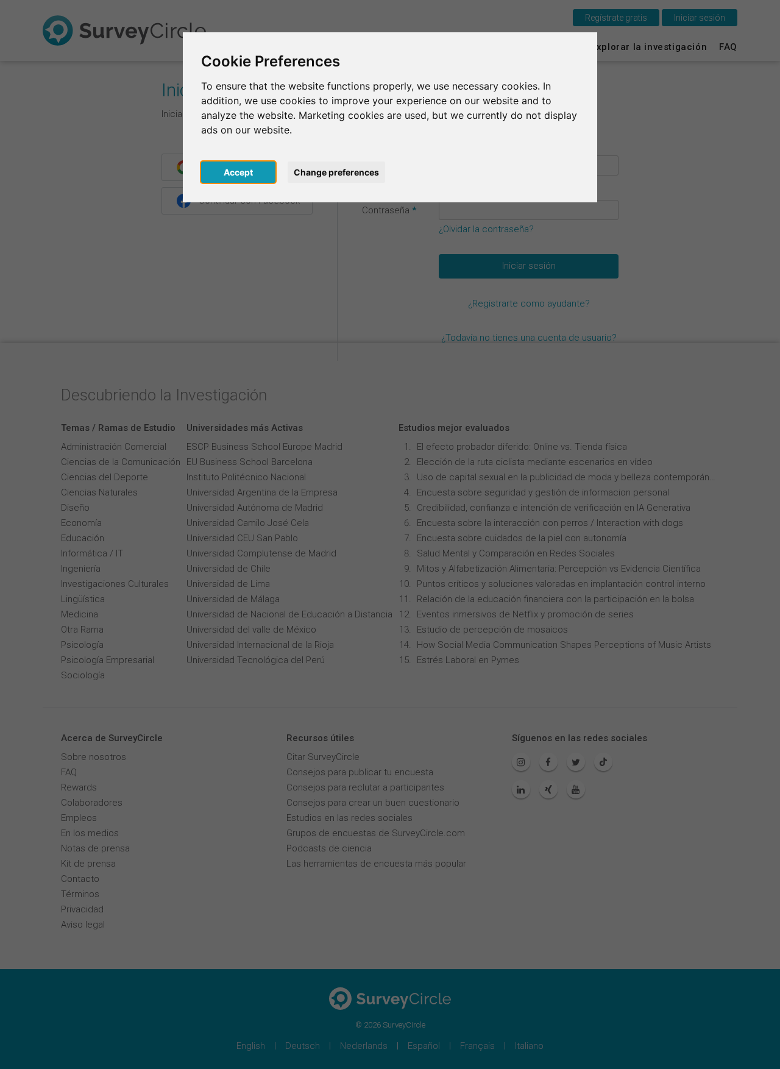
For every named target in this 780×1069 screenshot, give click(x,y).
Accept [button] (238, 172)
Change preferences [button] (336, 172)
